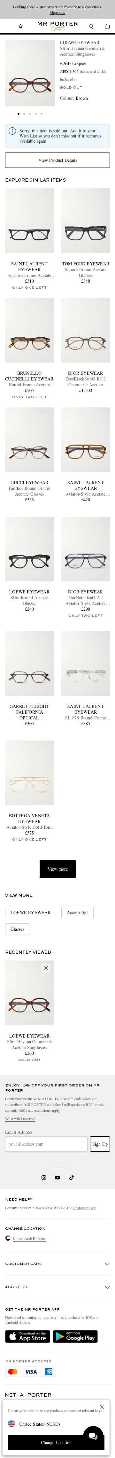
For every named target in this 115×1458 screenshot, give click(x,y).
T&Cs (22, 1110)
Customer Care (84, 1207)
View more (58, 869)
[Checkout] (104, 27)
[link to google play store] (75, 1336)
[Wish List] (20, 27)
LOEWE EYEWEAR (79, 42)
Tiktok (71, 1177)
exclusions (42, 1110)
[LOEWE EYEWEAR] (30, 73)
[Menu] (7, 26)
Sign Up (100, 1144)
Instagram (43, 1177)
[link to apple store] (27, 1336)
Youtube (57, 1177)
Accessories (77, 912)
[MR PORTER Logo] (28, 1395)
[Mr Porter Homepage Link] (58, 26)
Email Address (19, 1132)
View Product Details (57, 160)
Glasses (17, 929)
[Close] (102, 1407)
